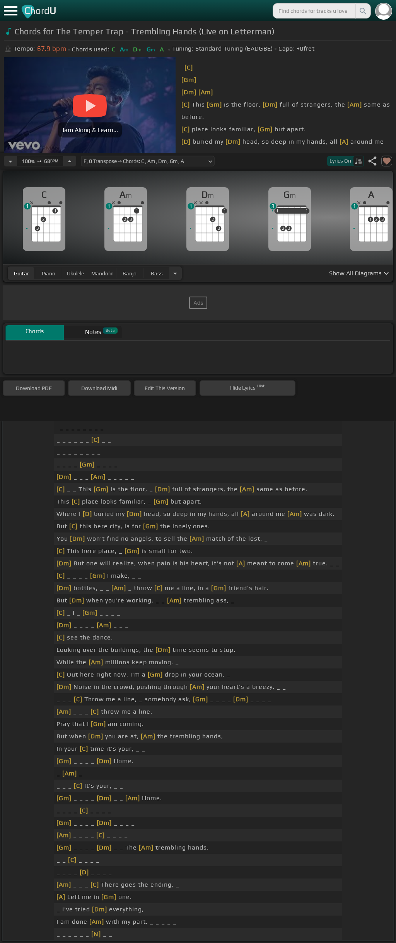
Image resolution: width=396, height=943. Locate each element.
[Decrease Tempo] (10, 161)
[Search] (362, 11)
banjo (130, 273)
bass (157, 273)
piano (48, 273)
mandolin (102, 273)
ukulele (75, 273)
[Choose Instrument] (175, 273)
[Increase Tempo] (69, 161)
